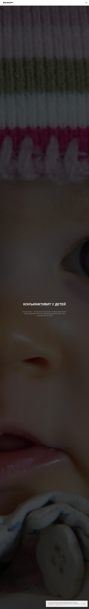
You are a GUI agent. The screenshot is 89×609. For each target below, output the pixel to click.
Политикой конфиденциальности (55, 605)
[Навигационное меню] (86, 2)
